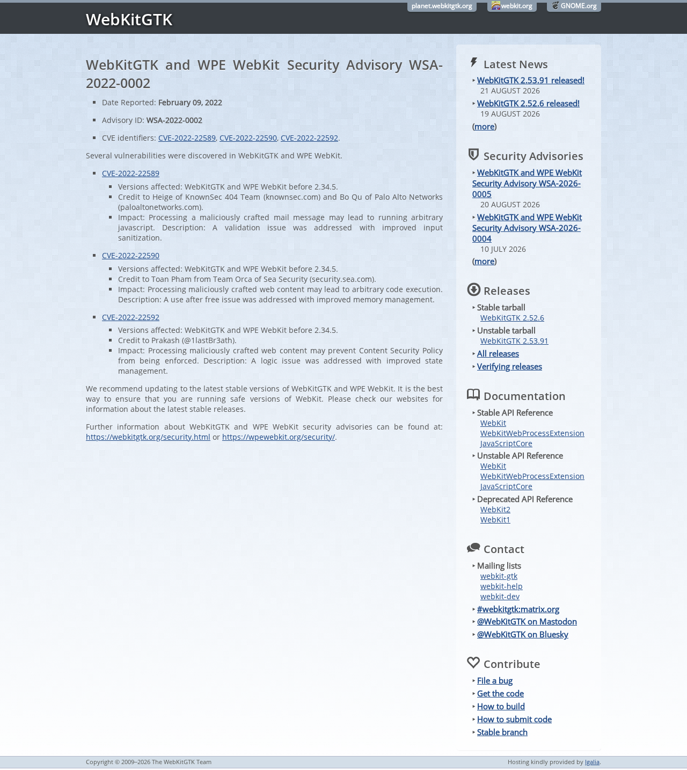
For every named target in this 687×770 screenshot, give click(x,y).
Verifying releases (509, 366)
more (484, 126)
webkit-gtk (498, 576)
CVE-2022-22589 (187, 138)
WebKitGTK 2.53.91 (514, 341)
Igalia (592, 762)
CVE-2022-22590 (248, 138)
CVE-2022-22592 (309, 138)
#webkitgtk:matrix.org (518, 609)
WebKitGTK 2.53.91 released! (530, 80)
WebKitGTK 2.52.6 (512, 318)
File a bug (495, 680)
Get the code (500, 693)
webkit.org (516, 5)
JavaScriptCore (506, 443)
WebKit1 (495, 519)
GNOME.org (579, 5)
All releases (498, 353)
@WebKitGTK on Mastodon (527, 621)
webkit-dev (500, 596)
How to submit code (514, 719)
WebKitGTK (129, 19)
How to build (501, 706)
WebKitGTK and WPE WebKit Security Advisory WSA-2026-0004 (527, 228)
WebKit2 (495, 509)
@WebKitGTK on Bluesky (522, 634)
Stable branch (502, 732)
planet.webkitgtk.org (442, 5)
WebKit (493, 423)
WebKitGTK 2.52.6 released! (528, 103)
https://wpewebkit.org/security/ (278, 437)
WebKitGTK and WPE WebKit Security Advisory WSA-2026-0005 (527, 183)
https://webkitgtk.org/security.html (148, 437)
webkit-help (501, 586)
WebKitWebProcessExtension (532, 433)
